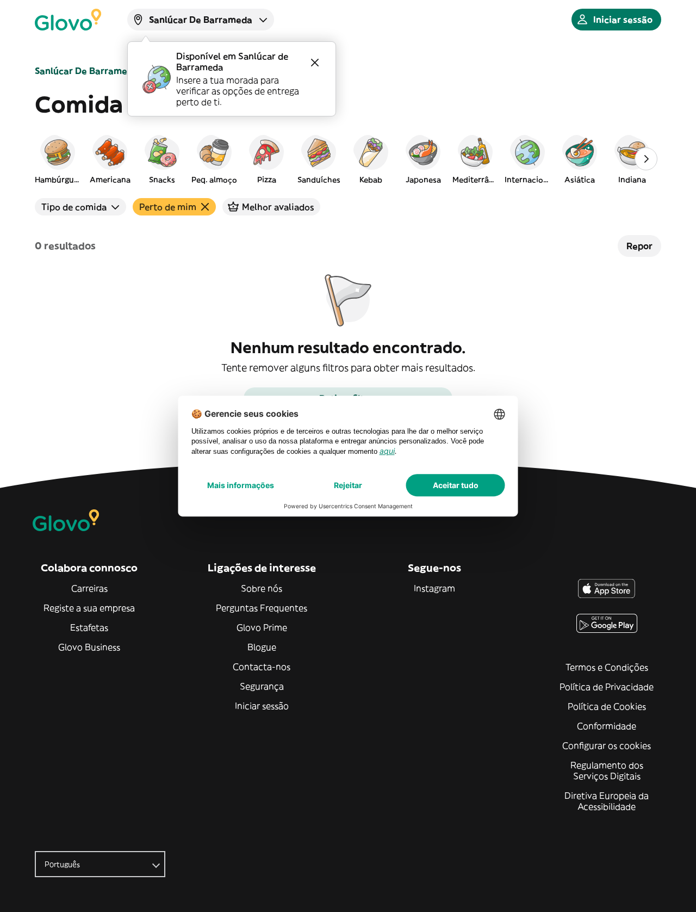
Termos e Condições (607, 667)
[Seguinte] (646, 159)
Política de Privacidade (607, 686)
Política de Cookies (607, 706)
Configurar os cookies (606, 745)
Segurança (262, 686)
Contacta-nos (261, 666)
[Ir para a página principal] (68, 19)
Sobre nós (261, 588)
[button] (57, 159)
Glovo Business (89, 647)
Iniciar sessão (262, 705)
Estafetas (89, 627)
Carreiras (89, 588)
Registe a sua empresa (89, 607)
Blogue (261, 647)
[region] (348, 159)
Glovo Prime (262, 627)
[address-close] (315, 62)
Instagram (434, 588)
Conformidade (606, 725)
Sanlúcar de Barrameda (86, 70)
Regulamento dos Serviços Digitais (606, 770)
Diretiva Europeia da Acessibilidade (606, 801)
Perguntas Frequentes (261, 607)
